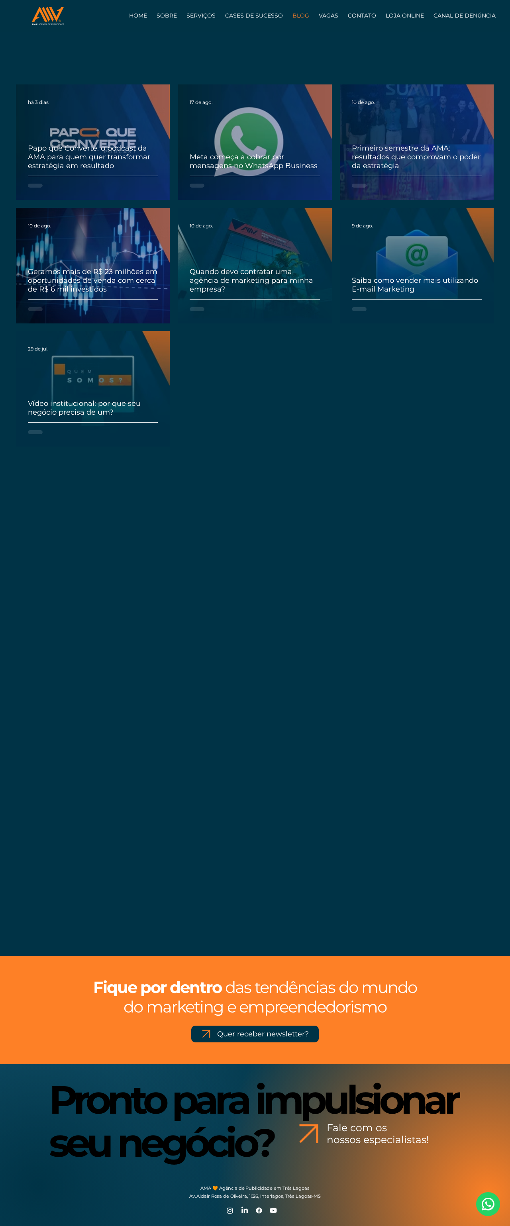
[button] (362, 16)
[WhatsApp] (488, 1204)
